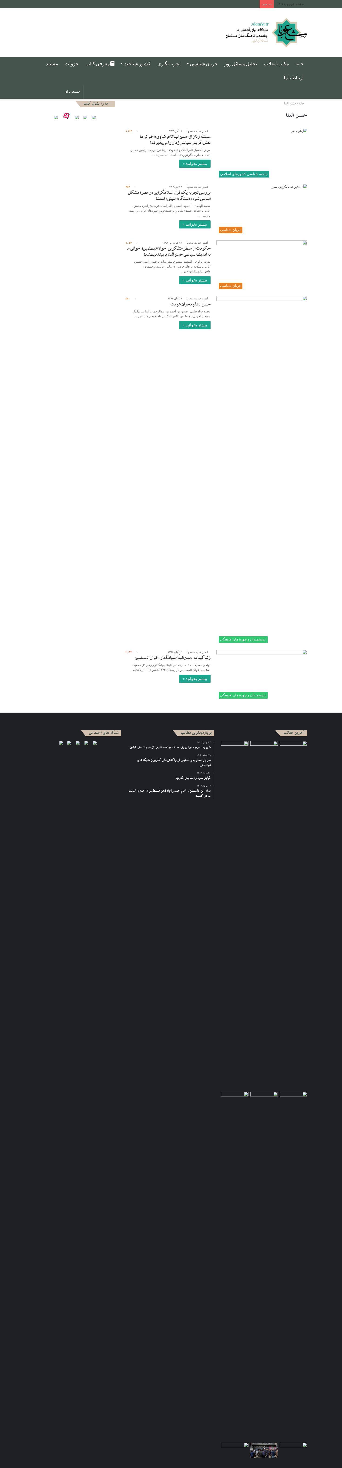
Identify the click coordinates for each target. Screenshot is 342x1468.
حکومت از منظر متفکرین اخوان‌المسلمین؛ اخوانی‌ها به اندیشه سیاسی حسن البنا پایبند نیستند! (168, 252)
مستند (52, 64)
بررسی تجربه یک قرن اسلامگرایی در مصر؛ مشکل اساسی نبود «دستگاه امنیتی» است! (169, 196)
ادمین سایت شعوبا (197, 131)
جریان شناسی (204, 64)
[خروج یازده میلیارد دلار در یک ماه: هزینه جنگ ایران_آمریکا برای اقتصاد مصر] (293, 1450)
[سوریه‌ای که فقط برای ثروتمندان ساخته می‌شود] (234, 1450)
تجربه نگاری (169, 64)
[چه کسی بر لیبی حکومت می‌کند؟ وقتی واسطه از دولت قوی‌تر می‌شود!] (293, 1266)
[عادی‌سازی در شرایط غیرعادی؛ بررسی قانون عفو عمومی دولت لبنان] (234, 749)
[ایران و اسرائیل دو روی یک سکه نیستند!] (234, 1266)
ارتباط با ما (294, 77)
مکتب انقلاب (276, 64)
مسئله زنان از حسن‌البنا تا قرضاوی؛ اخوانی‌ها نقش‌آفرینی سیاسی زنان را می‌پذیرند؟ (175, 140)
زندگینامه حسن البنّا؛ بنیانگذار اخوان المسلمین (172, 658)
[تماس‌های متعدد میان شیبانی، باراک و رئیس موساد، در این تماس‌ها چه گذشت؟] (293, 749)
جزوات (72, 64)
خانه (299, 64)
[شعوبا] (266, 32)
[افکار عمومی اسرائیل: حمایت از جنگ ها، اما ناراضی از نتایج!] (264, 915)
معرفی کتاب (97, 64)
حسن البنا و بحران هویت (190, 305)
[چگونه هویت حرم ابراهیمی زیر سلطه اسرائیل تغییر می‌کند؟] (264, 1099)
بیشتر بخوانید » (195, 163)
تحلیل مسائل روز (241, 64)
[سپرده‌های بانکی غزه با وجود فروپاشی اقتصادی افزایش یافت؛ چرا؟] (264, 1450)
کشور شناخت (137, 64)
